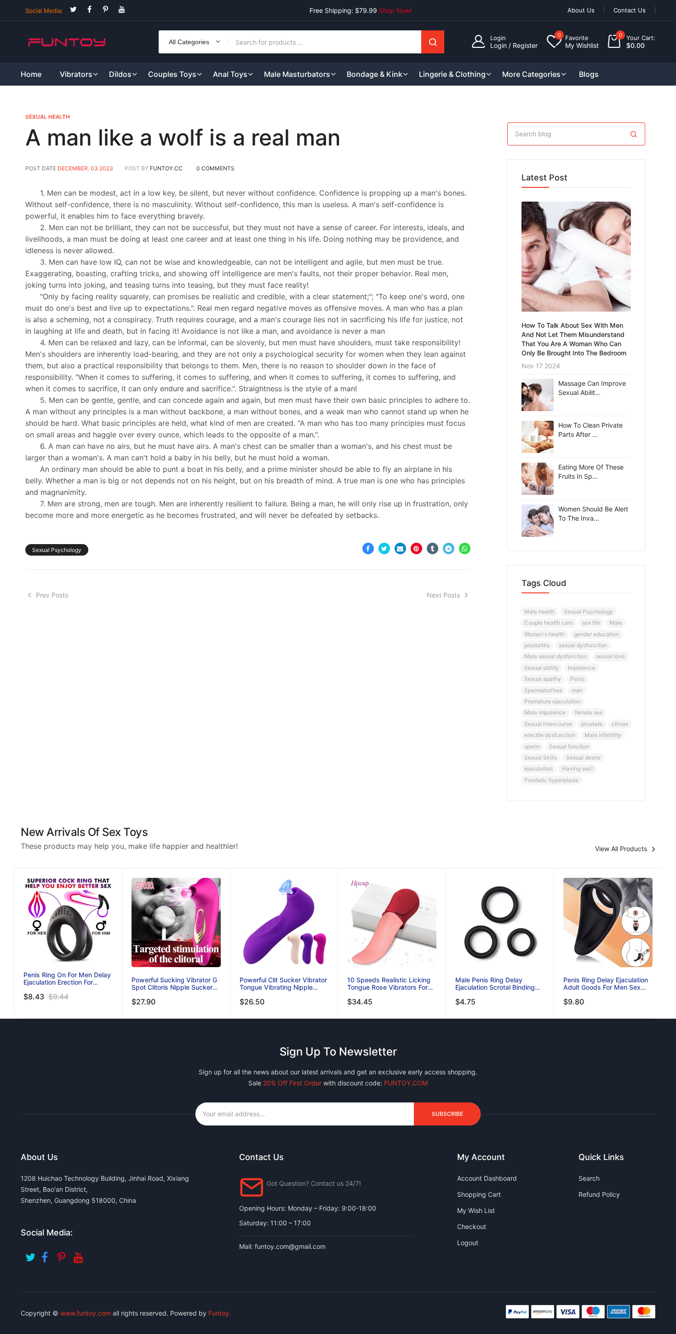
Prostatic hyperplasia (551, 780)
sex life (591, 622)
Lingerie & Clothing (452, 74)
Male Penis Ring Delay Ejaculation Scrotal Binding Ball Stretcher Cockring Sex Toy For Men (496, 983)
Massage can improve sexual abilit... (592, 387)
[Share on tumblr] (432, 548)
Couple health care (548, 622)
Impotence (581, 667)
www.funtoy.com (85, 1313)
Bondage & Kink (374, 74)
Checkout (471, 1226)
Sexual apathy (542, 678)
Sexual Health (47, 116)
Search (432, 41)
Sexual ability (541, 667)
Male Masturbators (297, 74)
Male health (539, 611)
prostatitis (537, 645)
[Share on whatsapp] (464, 548)
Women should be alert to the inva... (593, 513)
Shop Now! (395, 10)
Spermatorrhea (543, 690)
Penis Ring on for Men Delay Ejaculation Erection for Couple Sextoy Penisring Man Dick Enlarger (67, 978)
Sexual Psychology (56, 549)
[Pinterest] (105, 9)
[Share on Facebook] (368, 548)
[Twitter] (73, 9)
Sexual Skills (540, 757)
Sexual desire (583, 757)
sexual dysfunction (583, 645)
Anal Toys (230, 74)
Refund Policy (599, 1194)
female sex (588, 712)
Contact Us (629, 10)
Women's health (544, 634)
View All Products (621, 849)
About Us (581, 10)
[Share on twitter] (384, 548)
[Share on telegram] (448, 548)
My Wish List (476, 1210)
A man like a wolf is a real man (183, 137)
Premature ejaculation (552, 701)
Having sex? (577, 768)
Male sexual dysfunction (555, 656)
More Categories (531, 74)
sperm (532, 746)
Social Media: (44, 10)
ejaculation (538, 768)
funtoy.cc (166, 168)
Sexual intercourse (548, 723)
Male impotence (545, 712)
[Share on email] (400, 548)
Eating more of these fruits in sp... (591, 471)
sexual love (610, 656)
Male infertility (602, 734)
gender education (596, 634)
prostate (591, 723)
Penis (577, 678)
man (577, 690)
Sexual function (569, 746)
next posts (443, 595)
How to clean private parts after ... (590, 429)
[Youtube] (121, 9)
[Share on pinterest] (416, 548)
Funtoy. (219, 1313)
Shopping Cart (479, 1194)
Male (615, 622)
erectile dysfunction (549, 734)
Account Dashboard (487, 1178)
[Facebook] (89, 9)
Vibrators (76, 74)
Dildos (120, 74)
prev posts (52, 595)
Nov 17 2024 (540, 366)
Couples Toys (172, 74)
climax (620, 723)
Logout (467, 1243)
